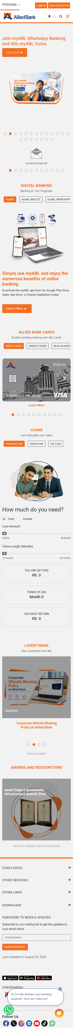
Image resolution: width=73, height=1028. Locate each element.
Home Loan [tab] (36, 443)
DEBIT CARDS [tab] (14, 345)
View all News (36, 753)
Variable (27, 518)
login (40, 5)
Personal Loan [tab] (14, 443)
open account (57, 5)
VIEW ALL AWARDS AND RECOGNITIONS (36, 846)
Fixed (11, 518)
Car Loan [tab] (55, 443)
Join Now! (12, 52)
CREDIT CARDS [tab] (37, 345)
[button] (5, 133)
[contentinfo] (60, 989)
